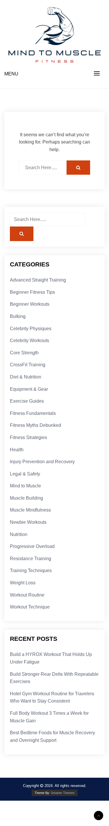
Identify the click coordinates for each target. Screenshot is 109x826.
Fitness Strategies (28, 437)
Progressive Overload (32, 546)
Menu (11, 73)
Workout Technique (30, 606)
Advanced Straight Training (38, 279)
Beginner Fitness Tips (32, 292)
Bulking (18, 316)
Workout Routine (27, 594)
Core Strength (24, 352)
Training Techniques (31, 570)
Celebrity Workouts (29, 340)
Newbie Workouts (28, 522)
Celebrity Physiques (30, 328)
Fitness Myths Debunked (35, 425)
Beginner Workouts (29, 304)
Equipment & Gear (29, 389)
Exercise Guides (27, 401)
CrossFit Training (27, 364)
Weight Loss (22, 582)
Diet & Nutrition (25, 376)
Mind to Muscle (25, 485)
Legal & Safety (25, 473)
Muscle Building (26, 498)
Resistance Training (30, 558)
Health (17, 449)
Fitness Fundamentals (33, 413)
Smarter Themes (63, 793)
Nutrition (18, 534)
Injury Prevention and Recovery (42, 461)
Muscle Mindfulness (30, 509)
